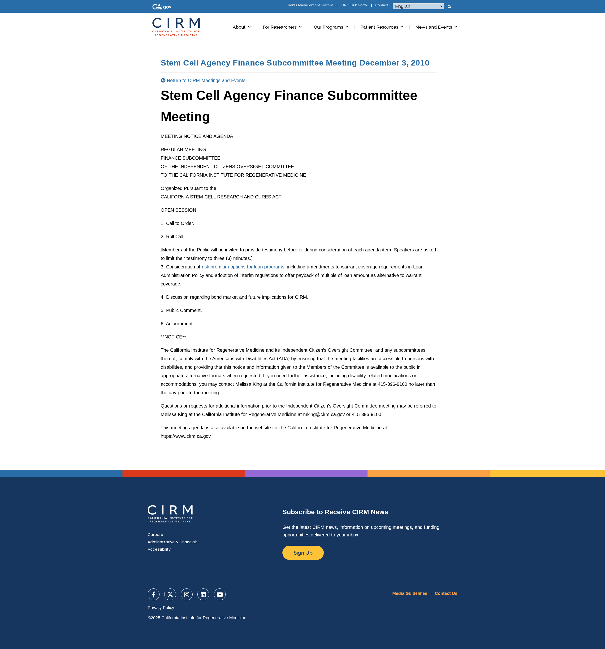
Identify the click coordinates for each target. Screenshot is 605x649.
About (239, 27)
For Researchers (280, 27)
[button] (449, 7)
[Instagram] (187, 594)
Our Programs (328, 27)
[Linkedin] (203, 594)
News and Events (433, 27)
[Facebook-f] (154, 594)
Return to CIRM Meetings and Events (205, 80)
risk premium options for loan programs (243, 266)
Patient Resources (379, 27)
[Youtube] (220, 594)
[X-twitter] (170, 594)
